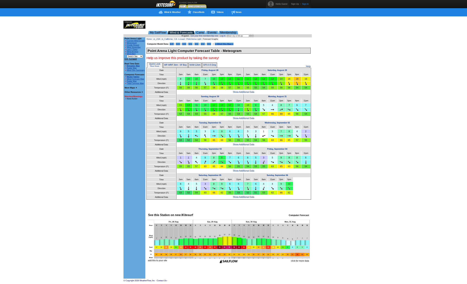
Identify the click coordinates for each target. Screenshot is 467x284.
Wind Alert (131, 54)
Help (308, 66)
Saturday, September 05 (210, 175)
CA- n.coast (179, 39)
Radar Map (132, 68)
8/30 (184, 44)
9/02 (203, 44)
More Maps (130, 88)
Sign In (305, 4)
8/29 (178, 44)
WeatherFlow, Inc (147, 280)
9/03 (209, 44)
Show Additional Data (243, 92)
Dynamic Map (133, 66)
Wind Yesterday (134, 47)
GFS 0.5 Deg (209, 65)
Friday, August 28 (210, 70)
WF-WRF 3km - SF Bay (175, 65)
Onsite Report (133, 45)
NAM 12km (195, 65)
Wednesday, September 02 (277, 123)
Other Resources (133, 92)
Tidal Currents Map (135, 83)
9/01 (196, 44)
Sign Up (295, 4)
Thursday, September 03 (210, 149)
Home (149, 39)
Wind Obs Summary (136, 70)
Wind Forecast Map (135, 79)
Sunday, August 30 (210, 96)
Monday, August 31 (277, 96)
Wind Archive (132, 51)
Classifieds (198, 12)
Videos (220, 12)
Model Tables (133, 77)
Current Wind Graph (136, 41)
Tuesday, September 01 (210, 123)
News (239, 12)
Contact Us (162, 280)
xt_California (167, 39)
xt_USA (156, 39)
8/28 (172, 44)
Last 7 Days (132, 49)
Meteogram (132, 43)
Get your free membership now (204, 36)
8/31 (190, 44)
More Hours (154, 66)
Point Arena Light (193, 39)
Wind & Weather (172, 12)
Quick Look (154, 64)
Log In (222, 36)
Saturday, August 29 (277, 70)
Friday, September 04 (277, 149)
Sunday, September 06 (277, 175)
